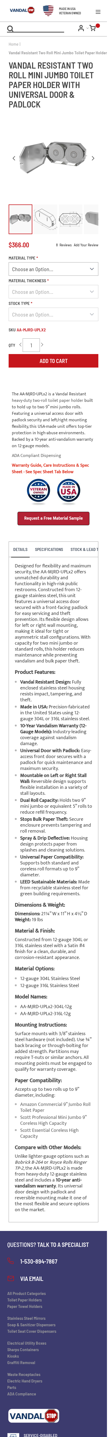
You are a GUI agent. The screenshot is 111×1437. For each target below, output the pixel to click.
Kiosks (13, 1355)
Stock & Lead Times (89, 549)
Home (14, 43)
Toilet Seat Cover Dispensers (31, 1331)
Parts (11, 1387)
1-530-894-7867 (38, 1261)
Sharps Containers (23, 1349)
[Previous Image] (14, 158)
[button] (20, 219)
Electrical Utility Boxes (26, 1342)
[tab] (20, 549)
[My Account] (83, 28)
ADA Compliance (21, 1393)
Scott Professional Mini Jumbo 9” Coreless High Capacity (53, 1120)
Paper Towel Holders (24, 1306)
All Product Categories (26, 1293)
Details (20, 549)
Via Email (31, 1278)
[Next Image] (93, 158)
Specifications (49, 549)
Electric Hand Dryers (24, 1380)
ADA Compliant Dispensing (36, 455)
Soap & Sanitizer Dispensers (31, 1324)
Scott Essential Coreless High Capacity (49, 1133)
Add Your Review (86, 245)
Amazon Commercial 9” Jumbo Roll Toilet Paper (55, 1108)
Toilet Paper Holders (24, 1299)
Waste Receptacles (23, 1374)
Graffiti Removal (21, 1362)
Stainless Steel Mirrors (26, 1318)
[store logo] (18, 10)
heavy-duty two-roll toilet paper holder (47, 400)
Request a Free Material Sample (53, 518)
